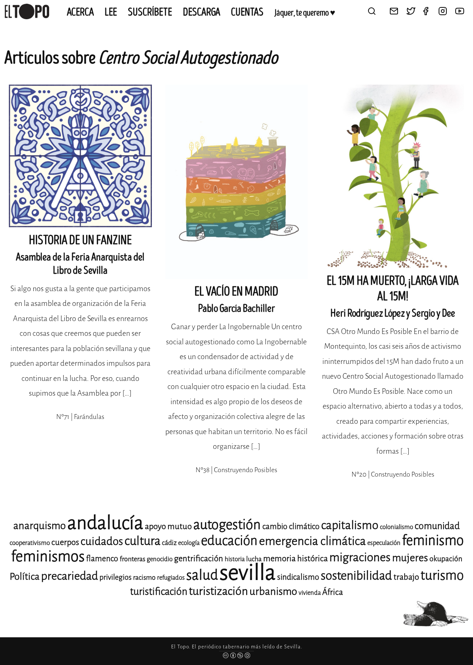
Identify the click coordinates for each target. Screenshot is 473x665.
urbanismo (273, 591)
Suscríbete (150, 12)
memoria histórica (295, 558)
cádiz (169, 542)
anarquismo (39, 525)
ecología (189, 543)
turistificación (158, 591)
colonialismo (396, 527)
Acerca (80, 12)
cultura (142, 541)
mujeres (410, 558)
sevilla (248, 572)
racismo (144, 577)
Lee (111, 12)
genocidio (160, 559)
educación (229, 540)
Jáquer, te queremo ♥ (304, 13)
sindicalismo (298, 577)
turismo (442, 575)
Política (25, 576)
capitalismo (349, 525)
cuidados (102, 541)
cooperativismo (30, 543)
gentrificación (198, 558)
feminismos (48, 556)
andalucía (105, 523)
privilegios (115, 577)
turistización (218, 591)
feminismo (433, 540)
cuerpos (65, 542)
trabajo (406, 577)
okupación (445, 559)
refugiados (171, 577)
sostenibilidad (356, 575)
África (332, 592)
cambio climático (291, 526)
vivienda (310, 593)
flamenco (102, 558)
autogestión (227, 524)
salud (202, 575)
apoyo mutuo (168, 526)
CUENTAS (247, 12)
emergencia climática (312, 541)
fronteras (132, 559)
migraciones (360, 557)
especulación (384, 543)
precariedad (69, 576)
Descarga (201, 12)
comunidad (437, 526)
